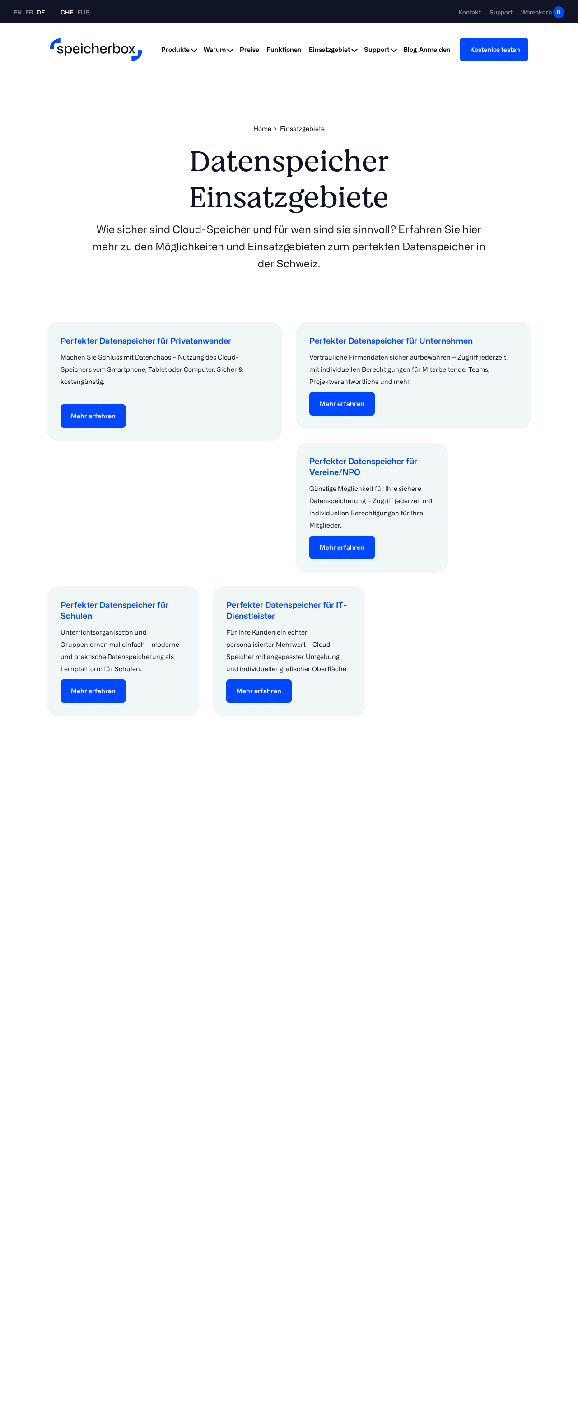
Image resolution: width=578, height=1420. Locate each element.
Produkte (175, 49)
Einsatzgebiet (329, 49)
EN (18, 12)
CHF (67, 12)
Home (262, 128)
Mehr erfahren (93, 415)
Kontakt (469, 12)
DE (41, 12)
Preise (249, 49)
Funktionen (284, 49)
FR (29, 12)
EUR (83, 12)
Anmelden (435, 49)
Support (501, 12)
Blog (410, 49)
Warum (215, 49)
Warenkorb (540, 12)
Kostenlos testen (495, 49)
